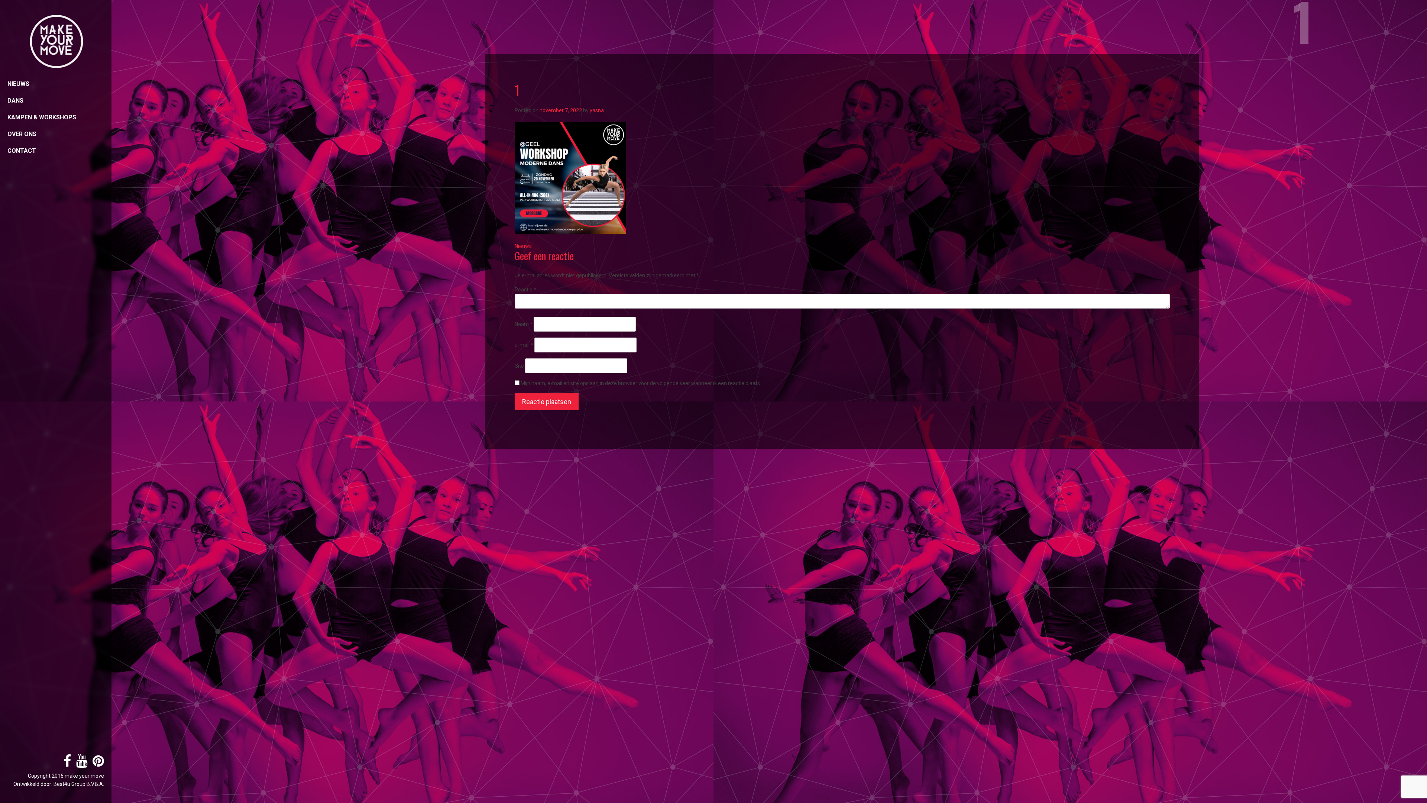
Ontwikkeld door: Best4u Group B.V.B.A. (58, 784)
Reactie (525, 290)
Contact (21, 150)
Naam (524, 324)
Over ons (21, 134)
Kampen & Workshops (41, 117)
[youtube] (80, 764)
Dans (15, 100)
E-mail (524, 345)
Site (519, 366)
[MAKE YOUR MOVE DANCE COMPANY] (55, 42)
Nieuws (18, 83)
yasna (597, 110)
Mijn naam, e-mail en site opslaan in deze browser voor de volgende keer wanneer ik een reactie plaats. (641, 383)
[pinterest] (96, 764)
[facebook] (65, 764)
